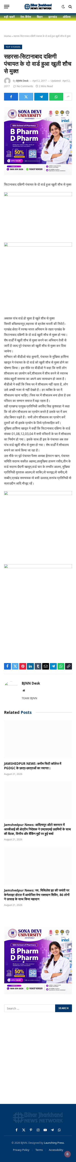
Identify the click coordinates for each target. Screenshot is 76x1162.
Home (7, 36)
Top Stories (13, 46)
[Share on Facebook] (11, 97)
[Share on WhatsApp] (56, 97)
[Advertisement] (38, 1059)
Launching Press (54, 1143)
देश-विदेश (25, 17)
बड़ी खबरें (9, 17)
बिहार (40, 17)
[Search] (70, 6)
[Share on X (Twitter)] (26, 97)
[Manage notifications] (67, 1154)
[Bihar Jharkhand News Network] (38, 7)
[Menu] (6, 6)
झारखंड (52, 17)
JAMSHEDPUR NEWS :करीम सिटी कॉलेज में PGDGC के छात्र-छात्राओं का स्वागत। (32, 765)
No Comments (25, 86)
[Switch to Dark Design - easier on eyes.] (63, 7)
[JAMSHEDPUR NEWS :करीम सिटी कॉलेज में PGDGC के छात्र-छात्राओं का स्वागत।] (38, 739)
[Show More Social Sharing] (68, 97)
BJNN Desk (22, 80)
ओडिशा (67, 17)
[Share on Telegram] (41, 97)
